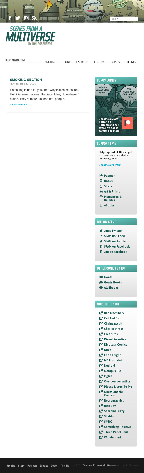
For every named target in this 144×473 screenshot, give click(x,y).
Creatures (111, 334)
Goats (115, 61)
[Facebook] (10, 19)
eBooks (109, 205)
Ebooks (99, 61)
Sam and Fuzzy (114, 411)
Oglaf (108, 376)
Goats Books (113, 282)
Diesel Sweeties (115, 339)
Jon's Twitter (113, 230)
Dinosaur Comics (115, 344)
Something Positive (117, 426)
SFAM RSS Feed (114, 236)
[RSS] (34, 19)
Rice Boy (110, 405)
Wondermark (113, 437)
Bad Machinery (114, 313)
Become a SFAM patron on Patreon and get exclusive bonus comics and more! (109, 124)
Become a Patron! (110, 164)
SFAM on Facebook (117, 246)
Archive (50, 61)
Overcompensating (117, 381)
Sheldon (109, 416)
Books (108, 181)
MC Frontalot (113, 360)
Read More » (19, 104)
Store (66, 61)
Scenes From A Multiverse (99, 465)
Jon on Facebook (115, 251)
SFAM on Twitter (115, 241)
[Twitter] (18, 19)
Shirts (108, 186)
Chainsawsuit (113, 323)
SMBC (108, 421)
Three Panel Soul (116, 432)
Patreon (82, 61)
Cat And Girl (112, 318)
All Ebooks (111, 287)
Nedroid (109, 365)
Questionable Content (113, 393)
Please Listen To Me (118, 386)
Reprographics (114, 400)
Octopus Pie (112, 371)
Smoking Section (26, 80)
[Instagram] (26, 19)
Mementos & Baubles (113, 198)
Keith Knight (112, 355)
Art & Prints (112, 191)
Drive (107, 349)
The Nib (130, 61)
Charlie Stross (114, 328)
